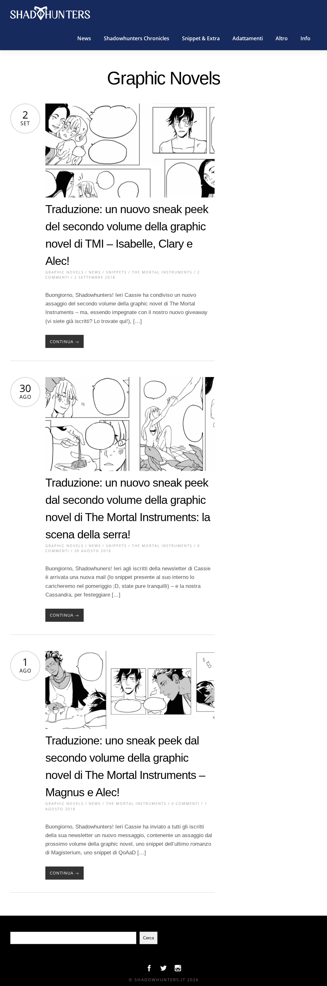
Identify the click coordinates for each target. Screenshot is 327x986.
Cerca (148, 938)
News (84, 38)
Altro (282, 38)
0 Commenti (185, 803)
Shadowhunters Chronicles (136, 38)
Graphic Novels (64, 272)
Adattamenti (247, 38)
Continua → (64, 341)
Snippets (116, 272)
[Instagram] (178, 970)
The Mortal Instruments (162, 272)
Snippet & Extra (201, 38)
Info (305, 38)
